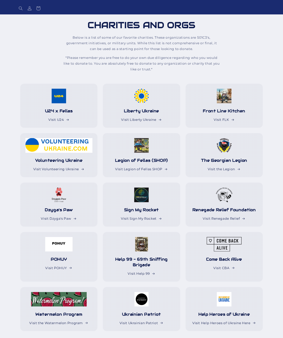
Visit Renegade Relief (221, 218)
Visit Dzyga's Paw (56, 218)
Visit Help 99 (139, 273)
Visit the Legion (221, 169)
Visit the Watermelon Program (56, 323)
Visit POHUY (56, 268)
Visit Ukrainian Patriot (139, 323)
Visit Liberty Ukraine (138, 120)
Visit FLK (221, 120)
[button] (20, 8)
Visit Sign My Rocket (139, 218)
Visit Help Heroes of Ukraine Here (221, 323)
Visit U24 (56, 120)
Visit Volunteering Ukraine (56, 169)
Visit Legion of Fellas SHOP (138, 169)
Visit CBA (221, 268)
